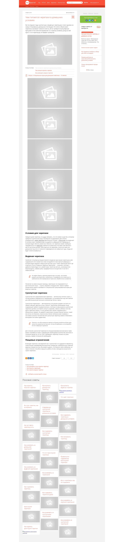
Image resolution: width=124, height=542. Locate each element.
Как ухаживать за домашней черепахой (29, 447)
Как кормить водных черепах (35, 370)
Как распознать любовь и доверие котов (90, 35)
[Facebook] (87, 20)
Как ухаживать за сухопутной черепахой (66, 522)
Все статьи (91, 70)
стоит (44, 237)
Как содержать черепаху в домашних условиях (67, 417)
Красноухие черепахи (28, 508)
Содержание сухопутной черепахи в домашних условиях (49, 410)
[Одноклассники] (95, 20)
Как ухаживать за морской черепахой (67, 501)
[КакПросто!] (30, 3)
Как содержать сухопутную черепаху (47, 433)
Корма (37, 6)
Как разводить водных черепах (44, 73)
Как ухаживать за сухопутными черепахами (48, 514)
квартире (40, 245)
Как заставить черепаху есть (29, 426)
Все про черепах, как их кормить (31, 406)
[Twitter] (90, 20)
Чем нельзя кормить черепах (43, 70)
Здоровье (53, 2)
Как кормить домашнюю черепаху (46, 387)
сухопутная (61, 240)
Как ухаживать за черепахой (48, 474)
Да (64, 358)
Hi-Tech (44, 2)
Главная (27, 6)
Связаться (96, 13)
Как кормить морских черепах (30, 386)
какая (36, 240)
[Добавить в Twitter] (33, 358)
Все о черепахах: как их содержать (68, 481)
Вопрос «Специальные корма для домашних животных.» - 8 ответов (47, 75)
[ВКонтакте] (92, 20)
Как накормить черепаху (66, 438)
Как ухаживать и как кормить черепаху (38, 366)
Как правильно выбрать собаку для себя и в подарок (90, 52)
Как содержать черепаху (29, 488)
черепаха (41, 240)
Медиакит (85, 13)
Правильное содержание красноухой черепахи (65, 459)
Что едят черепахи (67, 397)
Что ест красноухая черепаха (48, 454)
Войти (86, 2)
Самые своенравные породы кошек (89, 65)
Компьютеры (61, 2)
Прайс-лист (90, 13)
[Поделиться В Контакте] (28, 358)
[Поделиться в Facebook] (31, 358)
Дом (48, 2)
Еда (39, 2)
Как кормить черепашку (33, 368)
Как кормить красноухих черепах (31, 527)
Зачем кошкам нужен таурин (89, 47)
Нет (71, 358)
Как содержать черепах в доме (47, 493)
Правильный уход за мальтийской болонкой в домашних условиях (88, 58)
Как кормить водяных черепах (67, 386)
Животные (32, 6)
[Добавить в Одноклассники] (26, 358)
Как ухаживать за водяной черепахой (31, 468)
